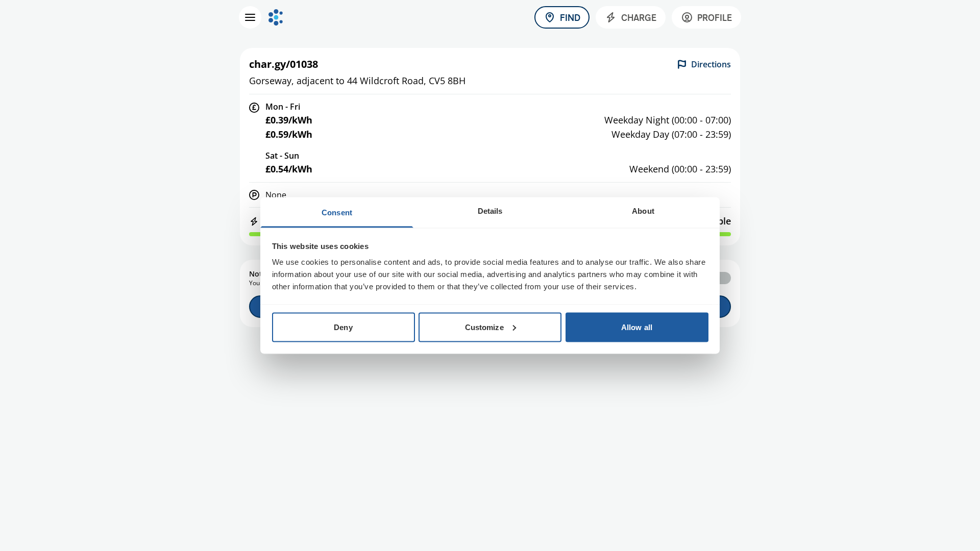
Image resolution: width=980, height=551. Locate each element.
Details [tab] (490, 211)
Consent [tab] (337, 212)
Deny (343, 326)
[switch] (719, 278)
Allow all (636, 326)
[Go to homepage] (275, 17)
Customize (484, 326)
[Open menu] (250, 17)
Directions (711, 64)
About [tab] (643, 211)
